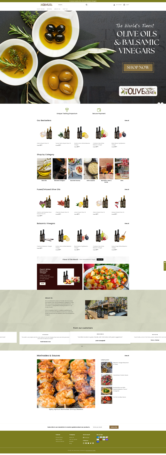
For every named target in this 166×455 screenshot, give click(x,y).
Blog (70, 443)
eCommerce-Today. (91, 450)
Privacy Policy (59, 437)
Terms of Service (60, 441)
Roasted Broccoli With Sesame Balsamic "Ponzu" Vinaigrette (120, 389)
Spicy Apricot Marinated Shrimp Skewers (66, 409)
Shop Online (41, 9)
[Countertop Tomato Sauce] (106, 380)
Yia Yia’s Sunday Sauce (119, 397)
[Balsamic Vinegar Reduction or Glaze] (106, 367)
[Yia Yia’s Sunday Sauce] (106, 400)
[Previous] (159, 103)
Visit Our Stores (73, 439)
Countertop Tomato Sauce (120, 375)
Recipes (49, 9)
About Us (57, 9)
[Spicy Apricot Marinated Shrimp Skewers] (66, 383)
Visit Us (65, 9)
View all (127, 120)
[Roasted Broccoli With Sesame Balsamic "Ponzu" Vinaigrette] (106, 391)
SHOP (42, 283)
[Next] (162, 103)
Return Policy (59, 439)
